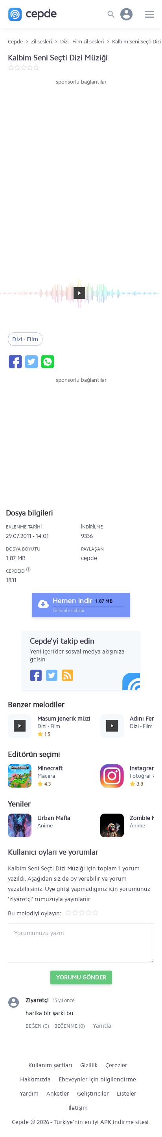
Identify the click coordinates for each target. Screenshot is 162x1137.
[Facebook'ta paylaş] (15, 361)
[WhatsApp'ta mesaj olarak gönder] (47, 361)
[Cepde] (32, 14)
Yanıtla (102, 1025)
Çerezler (116, 1065)
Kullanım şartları (50, 1065)
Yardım (29, 1093)
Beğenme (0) (69, 1026)
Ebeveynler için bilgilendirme (97, 1079)
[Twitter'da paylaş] (31, 361)
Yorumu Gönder (81, 977)
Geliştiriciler (93, 1093)
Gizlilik (89, 1065)
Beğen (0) (38, 1026)
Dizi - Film (25, 339)
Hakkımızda (35, 1079)
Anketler (57, 1093)
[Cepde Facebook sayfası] (36, 675)
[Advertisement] (81, 171)
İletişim (78, 1107)
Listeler (126, 1093)
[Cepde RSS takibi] (67, 675)
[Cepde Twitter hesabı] (51, 675)
